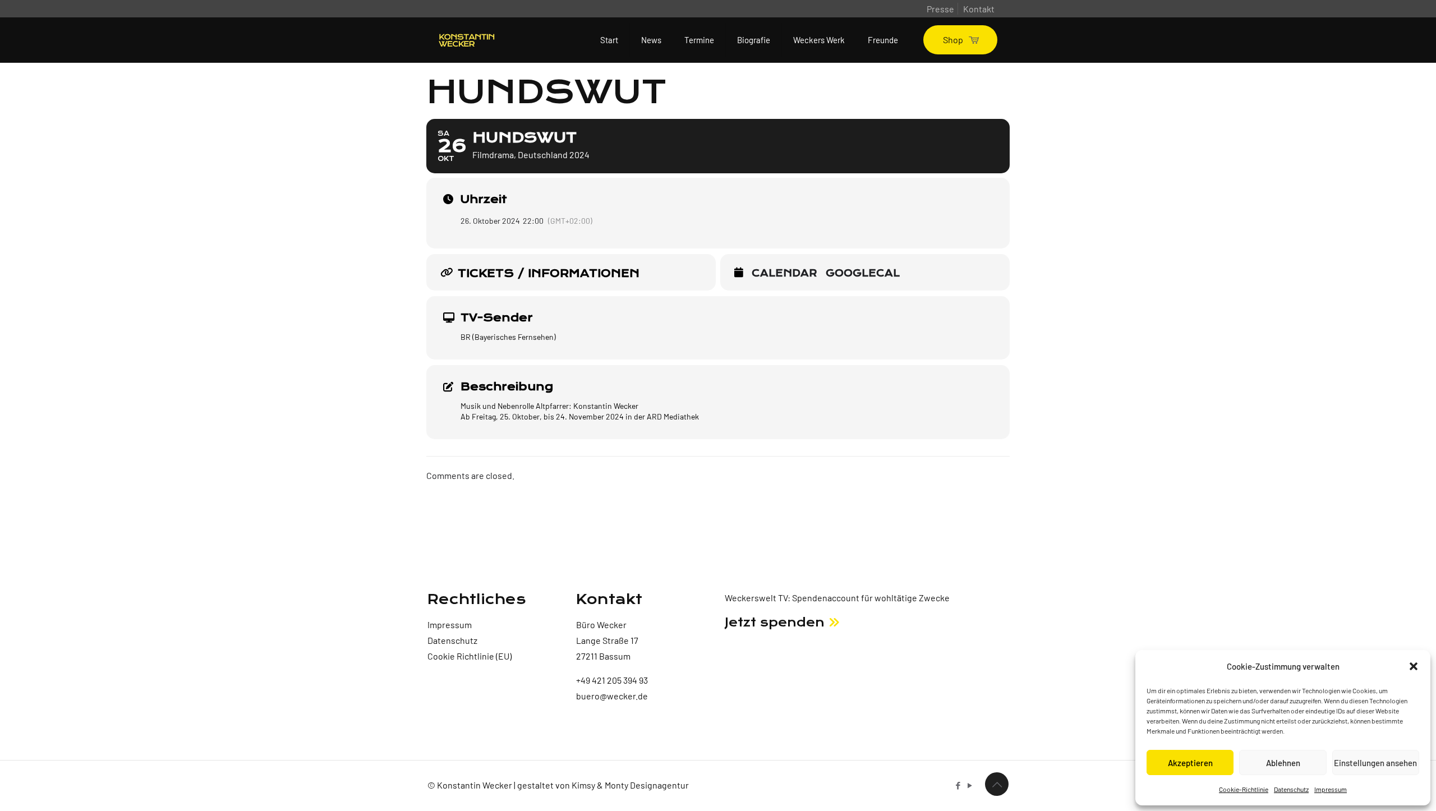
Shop (953, 39)
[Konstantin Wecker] (467, 39)
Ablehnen (1283, 763)
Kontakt (979, 8)
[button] (1413, 666)
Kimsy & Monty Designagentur (630, 785)
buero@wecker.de (612, 695)
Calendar (784, 273)
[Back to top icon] (997, 784)
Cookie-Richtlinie (1243, 789)
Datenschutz (1291, 789)
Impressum (1330, 789)
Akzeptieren (1190, 763)
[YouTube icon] (969, 785)
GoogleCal (863, 273)
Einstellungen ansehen (1375, 763)
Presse (940, 8)
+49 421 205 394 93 (612, 680)
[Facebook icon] (958, 785)
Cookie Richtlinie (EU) (469, 656)
